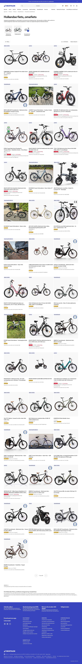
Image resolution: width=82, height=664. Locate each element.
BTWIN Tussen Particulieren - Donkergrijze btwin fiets (15, 341)
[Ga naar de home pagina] (9, 6)
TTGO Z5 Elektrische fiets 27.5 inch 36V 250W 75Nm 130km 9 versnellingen (40, 303)
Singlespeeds (18, 34)
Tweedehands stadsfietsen (27, 35)
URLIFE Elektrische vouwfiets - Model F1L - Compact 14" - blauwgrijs (64, 188)
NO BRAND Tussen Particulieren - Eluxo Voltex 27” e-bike (41, 188)
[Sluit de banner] (77, 1)
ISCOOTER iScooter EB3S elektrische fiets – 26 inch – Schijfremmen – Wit (65, 227)
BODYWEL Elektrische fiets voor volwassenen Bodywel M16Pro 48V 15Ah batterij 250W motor (40, 530)
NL (67, 5)
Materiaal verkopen (61, 9)
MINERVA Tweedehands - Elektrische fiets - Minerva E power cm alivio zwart (39, 492)
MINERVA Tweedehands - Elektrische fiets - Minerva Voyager (64, 341)
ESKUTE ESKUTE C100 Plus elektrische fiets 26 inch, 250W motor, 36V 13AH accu (40, 341)
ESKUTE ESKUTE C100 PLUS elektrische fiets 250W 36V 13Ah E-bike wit (41, 149)
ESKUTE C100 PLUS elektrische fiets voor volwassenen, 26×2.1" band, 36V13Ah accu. (14, 303)
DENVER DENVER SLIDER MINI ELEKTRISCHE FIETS (40, 378)
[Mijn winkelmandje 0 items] (76, 5)
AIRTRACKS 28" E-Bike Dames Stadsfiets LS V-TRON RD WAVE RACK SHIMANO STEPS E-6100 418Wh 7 (15, 492)
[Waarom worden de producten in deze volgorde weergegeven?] (62, 41)
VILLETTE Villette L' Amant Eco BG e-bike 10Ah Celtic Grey (15, 419)
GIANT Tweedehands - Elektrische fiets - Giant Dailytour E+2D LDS (15, 456)
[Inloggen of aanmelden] (73, 5)
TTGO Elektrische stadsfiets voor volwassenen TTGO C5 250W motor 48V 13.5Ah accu (65, 379)
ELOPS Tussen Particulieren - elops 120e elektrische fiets (13, 265)
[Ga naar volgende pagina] (45, 575)
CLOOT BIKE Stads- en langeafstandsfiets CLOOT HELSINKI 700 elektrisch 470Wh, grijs (66, 456)
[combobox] (74, 41)
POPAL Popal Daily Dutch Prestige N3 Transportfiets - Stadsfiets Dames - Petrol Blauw (15, 149)
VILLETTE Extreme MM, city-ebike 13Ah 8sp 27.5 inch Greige (65, 492)
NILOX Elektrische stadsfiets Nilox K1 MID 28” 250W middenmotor (39, 419)
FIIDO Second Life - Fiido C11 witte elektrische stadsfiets (65, 303)
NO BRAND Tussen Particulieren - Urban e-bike (15, 226)
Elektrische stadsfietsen (8, 35)
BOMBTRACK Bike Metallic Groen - (62, 418)
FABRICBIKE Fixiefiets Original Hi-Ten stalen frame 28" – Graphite (16, 72)
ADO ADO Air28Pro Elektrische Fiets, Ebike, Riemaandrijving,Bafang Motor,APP (39, 227)
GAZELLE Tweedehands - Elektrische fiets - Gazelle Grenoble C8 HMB (64, 265)
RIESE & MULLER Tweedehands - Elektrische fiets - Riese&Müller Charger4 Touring (16, 110)
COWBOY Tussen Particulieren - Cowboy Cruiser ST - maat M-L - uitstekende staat (40, 110)
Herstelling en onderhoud (71, 9)
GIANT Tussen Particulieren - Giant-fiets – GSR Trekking (40, 456)
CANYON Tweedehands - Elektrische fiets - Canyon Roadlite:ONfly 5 (16, 530)
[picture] (16, 57)
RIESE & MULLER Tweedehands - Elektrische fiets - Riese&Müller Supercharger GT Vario (66, 530)
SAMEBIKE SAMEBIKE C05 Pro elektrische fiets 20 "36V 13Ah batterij (66, 72)
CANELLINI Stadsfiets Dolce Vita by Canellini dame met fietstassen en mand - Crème (41, 265)
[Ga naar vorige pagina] (36, 575)
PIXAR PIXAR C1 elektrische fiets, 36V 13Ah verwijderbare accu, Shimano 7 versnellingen (15, 379)
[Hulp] (71, 5)
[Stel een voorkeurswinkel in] (62, 5)
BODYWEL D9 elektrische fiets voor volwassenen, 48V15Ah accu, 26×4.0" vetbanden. (66, 110)
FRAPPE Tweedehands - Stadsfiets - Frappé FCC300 (14, 565)
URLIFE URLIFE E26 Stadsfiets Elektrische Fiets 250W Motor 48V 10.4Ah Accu (15, 188)
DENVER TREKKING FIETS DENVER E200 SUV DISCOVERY (39, 72)
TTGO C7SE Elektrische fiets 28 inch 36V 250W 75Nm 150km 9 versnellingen (65, 149)
